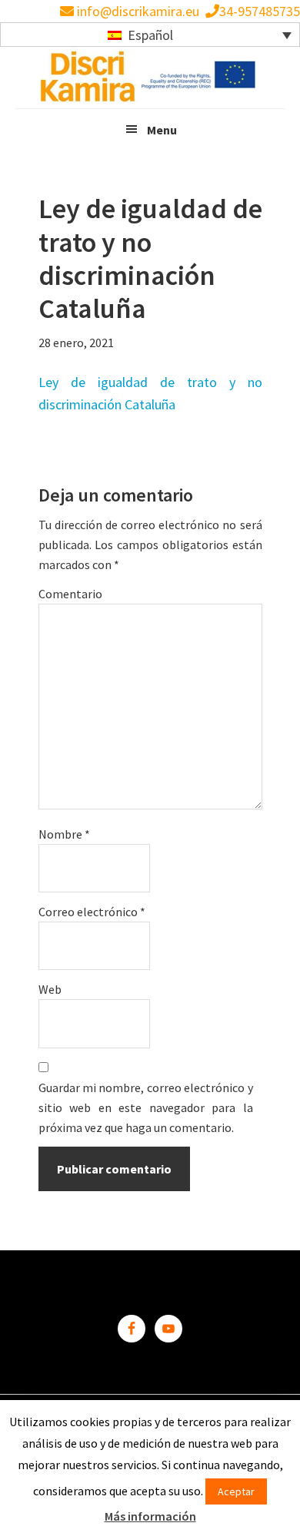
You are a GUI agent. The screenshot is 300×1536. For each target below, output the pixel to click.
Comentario (70, 593)
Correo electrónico (91, 911)
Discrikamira (150, 77)
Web (50, 989)
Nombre (64, 834)
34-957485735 (259, 11)
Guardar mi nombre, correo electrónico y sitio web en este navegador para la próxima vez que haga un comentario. (145, 1107)
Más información (150, 1516)
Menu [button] (162, 129)
